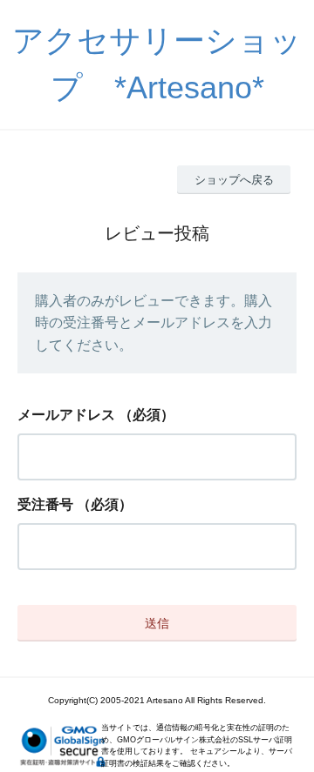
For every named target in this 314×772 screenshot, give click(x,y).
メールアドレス (66, 414)
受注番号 (45, 504)
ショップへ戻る (234, 179)
